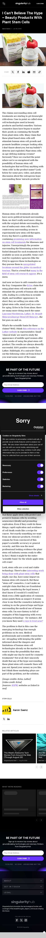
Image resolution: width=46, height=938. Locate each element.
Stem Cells (7, 699)
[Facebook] (17, 920)
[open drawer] (4, 3)
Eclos (30, 285)
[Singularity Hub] (23, 3)
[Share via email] (34, 72)
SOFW (15, 685)
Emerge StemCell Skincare (25, 317)
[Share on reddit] (29, 72)
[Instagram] (26, 920)
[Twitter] (21, 920)
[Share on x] (12, 72)
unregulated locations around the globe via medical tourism (21, 267)
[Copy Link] (39, 72)
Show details (34, 495)
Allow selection (23, 509)
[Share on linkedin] (23, 72)
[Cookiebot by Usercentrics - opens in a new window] (33, 427)
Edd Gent (41, 760)
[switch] (40, 472)
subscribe (40, 3)
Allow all (23, 502)
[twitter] (4, 719)
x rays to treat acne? (33, 621)
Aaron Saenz (6, 28)
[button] (23, 881)
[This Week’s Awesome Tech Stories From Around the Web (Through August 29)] (19, 748)
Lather (27, 314)
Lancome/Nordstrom (12, 314)
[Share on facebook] (18, 72)
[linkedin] (8, 719)
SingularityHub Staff (10, 760)
